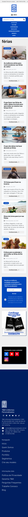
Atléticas (14, 22)
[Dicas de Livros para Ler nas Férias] (14, 207)
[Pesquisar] (24, 19)
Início (4, 443)
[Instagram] (6, 359)
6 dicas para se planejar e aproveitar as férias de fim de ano (13, 254)
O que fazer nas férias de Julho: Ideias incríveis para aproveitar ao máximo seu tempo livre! (13, 105)
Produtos (6, 451)
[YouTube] (12, 354)
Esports (14, 33)
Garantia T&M (8, 479)
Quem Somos (8, 447)
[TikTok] (19, 415)
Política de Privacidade (12, 475)
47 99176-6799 (9, 433)
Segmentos (7, 458)
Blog (4, 490)
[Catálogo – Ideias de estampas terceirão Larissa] (14, 323)
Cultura (14, 24)
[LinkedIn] (9, 415)
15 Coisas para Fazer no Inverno (12, 183)
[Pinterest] (17, 354)
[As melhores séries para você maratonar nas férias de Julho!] (14, 53)
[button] (14, 15)
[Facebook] (6, 354)
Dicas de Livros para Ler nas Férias (14, 217)
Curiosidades (14, 27)
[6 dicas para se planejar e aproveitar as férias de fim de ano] (14, 243)
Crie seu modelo (9, 462)
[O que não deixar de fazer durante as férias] (14, 134)
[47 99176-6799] (3, 434)
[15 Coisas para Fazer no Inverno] (14, 172)
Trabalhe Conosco (10, 486)
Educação (14, 29)
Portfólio (5, 455)
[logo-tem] (14, 8)
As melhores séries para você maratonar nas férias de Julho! (13, 65)
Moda (14, 35)
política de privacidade (17, 302)
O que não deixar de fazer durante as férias (13, 147)
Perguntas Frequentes (11, 482)
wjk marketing (6, 425)
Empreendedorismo (14, 31)
